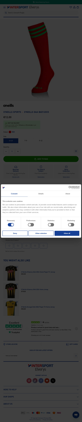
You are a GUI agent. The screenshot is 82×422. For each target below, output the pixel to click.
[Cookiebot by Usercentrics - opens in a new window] (70, 187)
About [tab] (67, 194)
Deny (15, 233)
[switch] (31, 224)
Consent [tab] (14, 194)
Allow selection (41, 233)
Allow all (67, 233)
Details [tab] (41, 194)
